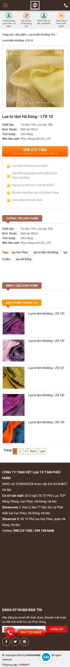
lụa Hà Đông (23, 259)
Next (33, 451)
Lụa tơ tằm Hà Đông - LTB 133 (46, 313)
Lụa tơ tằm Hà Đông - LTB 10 (17, 40)
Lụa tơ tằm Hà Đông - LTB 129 (46, 422)
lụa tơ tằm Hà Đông (45, 252)
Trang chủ (7, 34)
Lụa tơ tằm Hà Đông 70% (41, 34)
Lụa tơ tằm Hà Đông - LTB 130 (46, 395)
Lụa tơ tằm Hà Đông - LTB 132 (46, 340)
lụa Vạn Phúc (19, 252)
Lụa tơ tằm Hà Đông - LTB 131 (46, 367)
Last (42, 451)
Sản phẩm (20, 34)
